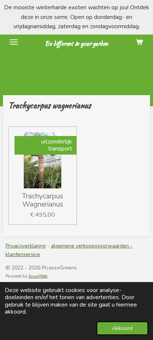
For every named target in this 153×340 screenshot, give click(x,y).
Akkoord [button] (122, 328)
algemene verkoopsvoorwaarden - (92, 245)
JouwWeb (38, 276)
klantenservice (23, 254)
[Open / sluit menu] (14, 42)
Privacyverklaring (26, 245)
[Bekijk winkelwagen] (139, 42)
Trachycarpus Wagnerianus (42, 200)
